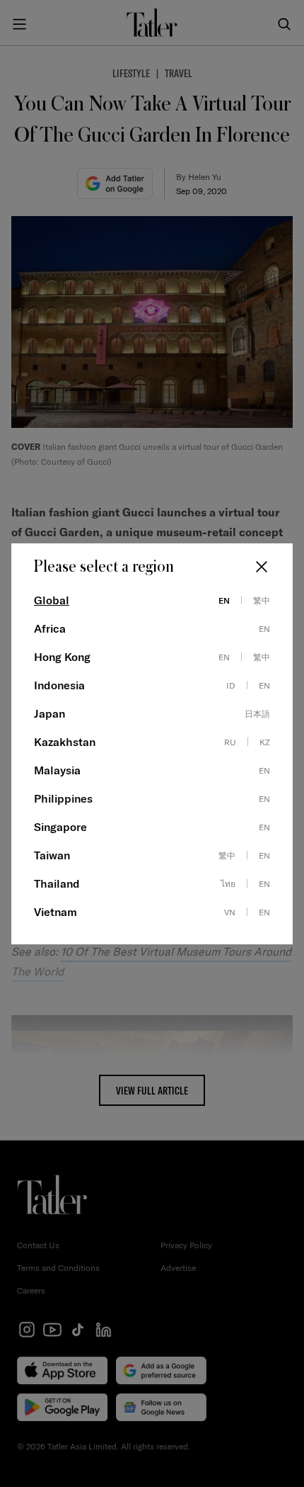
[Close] (261, 566)
